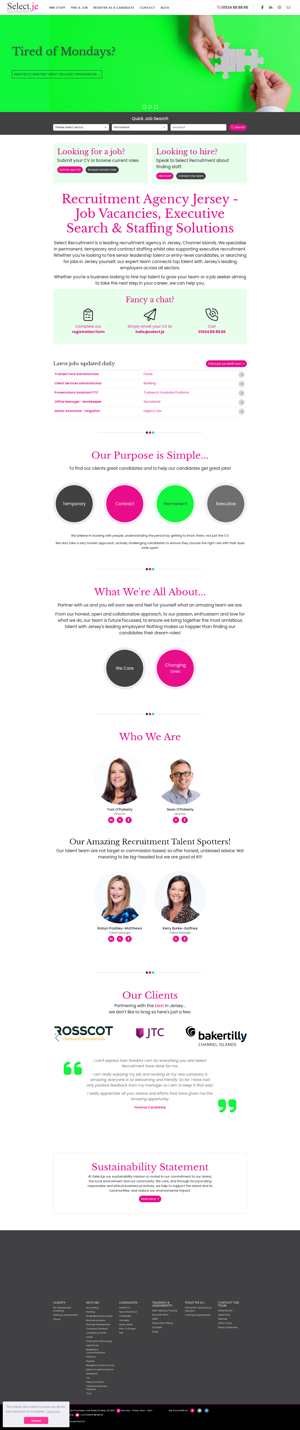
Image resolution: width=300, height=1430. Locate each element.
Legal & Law (152, 411)
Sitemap (222, 1318)
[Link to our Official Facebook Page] (262, 7)
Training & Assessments (198, 1314)
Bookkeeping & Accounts (99, 1315)
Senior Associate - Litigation (77, 411)
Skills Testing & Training (164, 1310)
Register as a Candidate (113, 7)
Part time (90, 1356)
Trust (88, 1393)
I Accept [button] (36, 1420)
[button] (57, 1038)
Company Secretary (97, 1328)
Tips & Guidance (128, 1311)
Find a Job (79, 7)
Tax (88, 1377)
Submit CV (124, 1307)
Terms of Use (225, 1323)
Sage (155, 1331)
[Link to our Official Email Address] (288, 7)
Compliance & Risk (96, 1332)
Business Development (98, 1324)
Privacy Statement (228, 1327)
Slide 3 (155, 106)
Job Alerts (124, 1320)
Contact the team (190, 176)
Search (239, 127)
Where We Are (225, 1310)
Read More (149, 1199)
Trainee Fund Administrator (77, 374)
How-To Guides (127, 1328)
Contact (147, 7)
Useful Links (224, 1314)
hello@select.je (150, 331)
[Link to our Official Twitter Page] (270, 7)
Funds (148, 374)
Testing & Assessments (65, 1314)
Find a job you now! (225, 363)
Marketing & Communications (95, 1351)
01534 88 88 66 (234, 7)
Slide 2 (150, 106)
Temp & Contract (95, 1381)
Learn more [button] (53, 1411)
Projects (90, 1361)
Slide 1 (144, 106)
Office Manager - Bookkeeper (78, 401)
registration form (88, 331)
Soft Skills (157, 1327)
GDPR (155, 1318)
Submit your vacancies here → (36, 82)
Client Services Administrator (78, 383)
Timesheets (125, 1315)
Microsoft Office (160, 1314)
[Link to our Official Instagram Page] (279, 7)
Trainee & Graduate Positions (166, 392)
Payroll (56, 1319)
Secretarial (152, 401)
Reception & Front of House (100, 1365)
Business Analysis (95, 1320)
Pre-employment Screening (62, 1309)
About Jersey (126, 1324)
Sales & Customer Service (99, 1369)
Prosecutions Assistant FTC (76, 392)
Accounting (92, 1307)
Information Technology (99, 1341)
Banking (150, 383)
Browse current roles (102, 170)
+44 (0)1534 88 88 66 (91, 1414)
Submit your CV (70, 170)
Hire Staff (57, 7)
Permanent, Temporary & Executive (198, 1309)
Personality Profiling (162, 1323)
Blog (165, 7)
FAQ (121, 1332)
